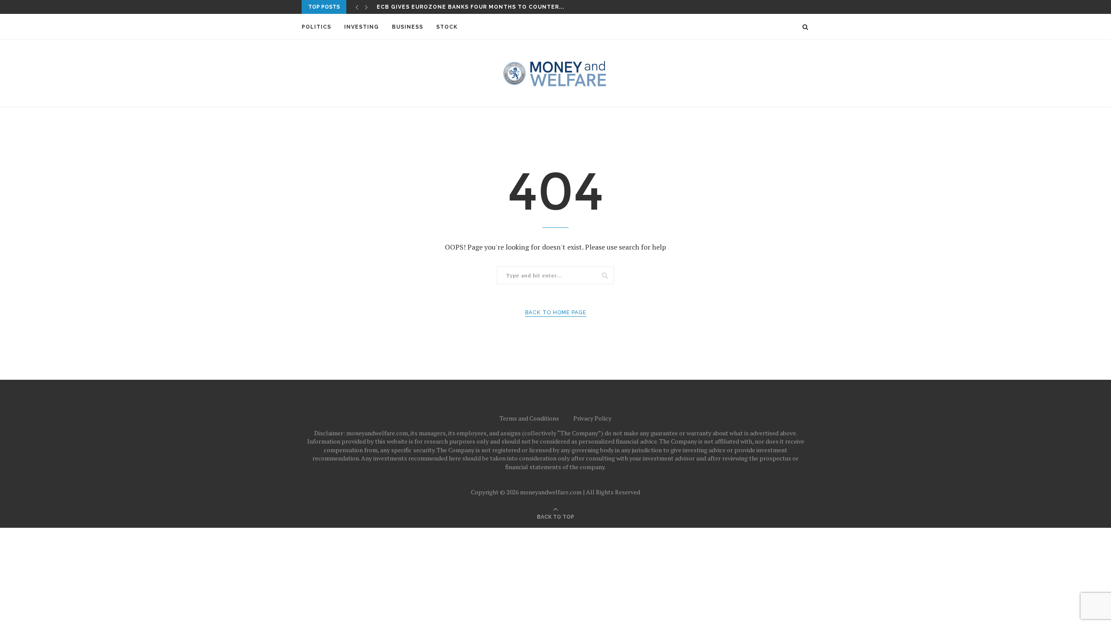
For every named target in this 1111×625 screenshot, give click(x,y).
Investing (361, 27)
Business (407, 27)
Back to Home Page (555, 312)
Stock (446, 27)
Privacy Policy (592, 418)
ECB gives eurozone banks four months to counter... (470, 7)
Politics (316, 27)
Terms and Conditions (529, 418)
